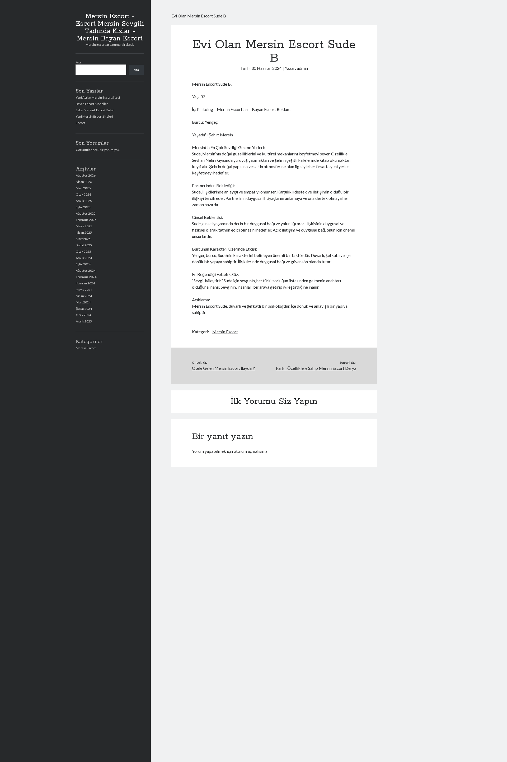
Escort (80, 123)
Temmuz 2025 (86, 220)
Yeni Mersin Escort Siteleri (94, 116)
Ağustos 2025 (86, 213)
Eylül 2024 (83, 264)
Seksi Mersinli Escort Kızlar (95, 110)
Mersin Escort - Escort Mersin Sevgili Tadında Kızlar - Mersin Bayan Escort (110, 27)
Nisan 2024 (84, 296)
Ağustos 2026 (86, 175)
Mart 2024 (83, 302)
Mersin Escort (86, 348)
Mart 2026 (83, 188)
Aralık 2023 (84, 321)
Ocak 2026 (83, 194)
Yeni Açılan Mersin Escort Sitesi (98, 97)
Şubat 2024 (84, 309)
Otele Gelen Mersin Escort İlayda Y (223, 368)
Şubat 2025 (84, 245)
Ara (78, 62)
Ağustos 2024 (86, 271)
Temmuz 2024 (86, 277)
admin (302, 68)
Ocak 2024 (83, 315)
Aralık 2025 (84, 201)
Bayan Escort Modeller (92, 104)
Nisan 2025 (84, 232)
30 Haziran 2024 (266, 68)
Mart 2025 (83, 239)
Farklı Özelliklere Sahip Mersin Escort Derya (316, 368)
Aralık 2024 (84, 258)
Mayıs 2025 (84, 226)
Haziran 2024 (85, 283)
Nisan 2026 (84, 182)
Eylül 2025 (83, 207)
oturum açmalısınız (250, 451)
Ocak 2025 (83, 251)
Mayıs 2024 (84, 290)
